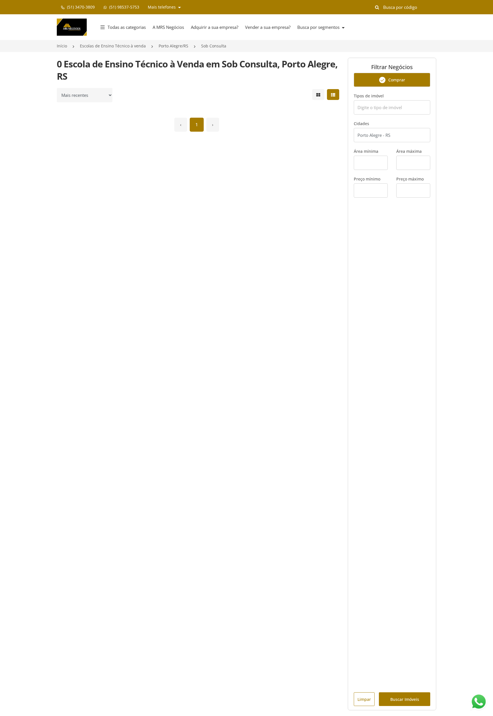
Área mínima (366, 151)
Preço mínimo (367, 179)
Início (62, 46)
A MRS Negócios (168, 27)
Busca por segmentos (319, 27)
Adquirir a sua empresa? (214, 27)
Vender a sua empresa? (267, 27)
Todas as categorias (127, 27)
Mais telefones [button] (162, 7)
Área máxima (409, 151)
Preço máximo (410, 179)
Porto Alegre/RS (173, 46)
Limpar (364, 699)
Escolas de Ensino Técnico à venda (113, 46)
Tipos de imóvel (369, 96)
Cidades (361, 123)
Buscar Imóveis (404, 699)
